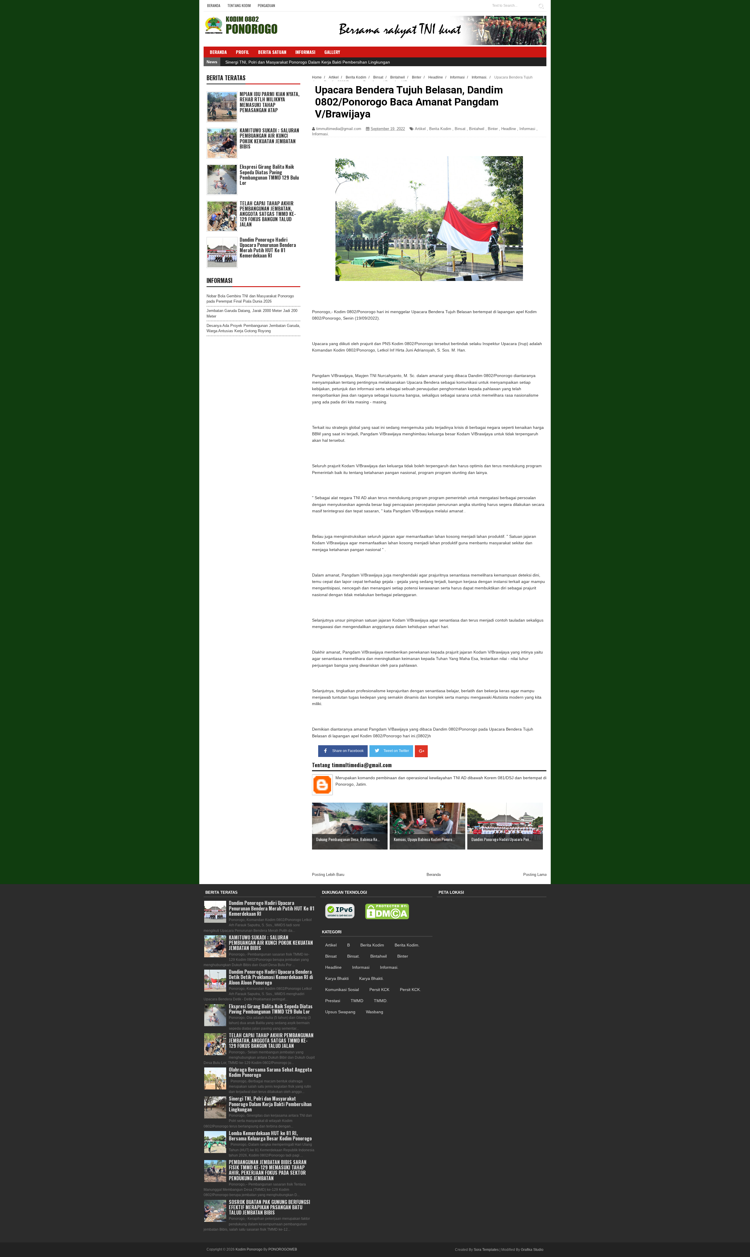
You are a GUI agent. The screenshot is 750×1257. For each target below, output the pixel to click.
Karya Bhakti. (371, 978)
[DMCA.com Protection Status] (387, 911)
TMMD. (381, 1000)
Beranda (213, 5)
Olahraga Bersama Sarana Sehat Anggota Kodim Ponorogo (270, 1072)
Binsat (460, 129)
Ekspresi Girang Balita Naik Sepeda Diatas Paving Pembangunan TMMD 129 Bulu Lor (269, 174)
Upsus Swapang (340, 1011)
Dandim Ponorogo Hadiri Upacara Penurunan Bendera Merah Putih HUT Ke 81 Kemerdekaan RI (268, 247)
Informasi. (320, 134)
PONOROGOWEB (282, 1249)
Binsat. (353, 956)
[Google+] (421, 751)
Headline (508, 129)
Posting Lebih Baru (328, 874)
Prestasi (332, 1000)
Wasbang (374, 1011)
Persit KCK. (410, 989)
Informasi (527, 129)
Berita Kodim (440, 129)
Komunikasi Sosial (342, 989)
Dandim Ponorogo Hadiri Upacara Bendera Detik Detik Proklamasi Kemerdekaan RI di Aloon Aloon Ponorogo (271, 977)
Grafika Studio (532, 1250)
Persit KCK (379, 989)
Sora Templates (486, 1250)
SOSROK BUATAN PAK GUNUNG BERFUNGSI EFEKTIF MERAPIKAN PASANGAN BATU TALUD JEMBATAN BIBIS (269, 1207)
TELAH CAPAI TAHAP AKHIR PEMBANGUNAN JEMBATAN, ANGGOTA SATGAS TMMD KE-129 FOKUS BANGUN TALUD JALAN (268, 214)
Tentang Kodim (239, 5)
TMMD (357, 1000)
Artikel (420, 129)
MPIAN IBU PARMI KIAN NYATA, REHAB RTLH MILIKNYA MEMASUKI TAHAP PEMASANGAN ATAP (269, 102)
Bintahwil (476, 129)
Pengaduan (266, 5)
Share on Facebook (348, 751)
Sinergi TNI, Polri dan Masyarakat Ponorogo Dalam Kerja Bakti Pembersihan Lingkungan (307, 62)
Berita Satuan (272, 52)
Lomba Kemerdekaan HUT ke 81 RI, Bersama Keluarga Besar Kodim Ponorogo (270, 1136)
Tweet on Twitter (396, 751)
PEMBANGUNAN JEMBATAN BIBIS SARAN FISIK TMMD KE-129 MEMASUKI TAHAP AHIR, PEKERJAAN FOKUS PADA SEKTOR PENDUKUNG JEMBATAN (267, 1170)
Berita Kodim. (407, 945)
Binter (493, 129)
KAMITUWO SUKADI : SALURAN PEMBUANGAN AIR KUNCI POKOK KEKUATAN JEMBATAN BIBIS (269, 138)
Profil (242, 52)
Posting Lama (535, 874)
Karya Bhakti (337, 978)
